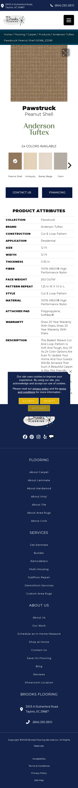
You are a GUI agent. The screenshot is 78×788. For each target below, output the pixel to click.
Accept (29, 400)
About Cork (39, 520)
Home (8, 34)
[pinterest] (32, 438)
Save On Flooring (39, 658)
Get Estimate (39, 544)
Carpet (31, 34)
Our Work (39, 625)
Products (44, 34)
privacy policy (41, 388)
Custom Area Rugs (39, 593)
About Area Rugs (39, 512)
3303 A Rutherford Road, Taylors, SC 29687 (19, 6)
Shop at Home (39, 641)
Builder (39, 552)
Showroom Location (39, 682)
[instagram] (38, 438)
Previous (6, 160)
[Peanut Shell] (15, 161)
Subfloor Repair (39, 577)
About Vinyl (39, 496)
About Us (39, 617)
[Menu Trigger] (69, 20)
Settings (39, 408)
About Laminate (39, 480)
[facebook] (25, 438)
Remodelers (39, 561)
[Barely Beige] (45, 161)
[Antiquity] (30, 161)
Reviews (39, 674)
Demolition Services (39, 585)
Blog (39, 666)
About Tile (39, 504)
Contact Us (22, 192)
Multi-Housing (39, 569)
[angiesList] (51, 437)
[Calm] (60, 161)
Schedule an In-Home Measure (39, 633)
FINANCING (57, 192)
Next (69, 160)
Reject (49, 400)
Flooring (19, 34)
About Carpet (39, 472)
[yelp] (45, 438)
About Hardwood (39, 488)
